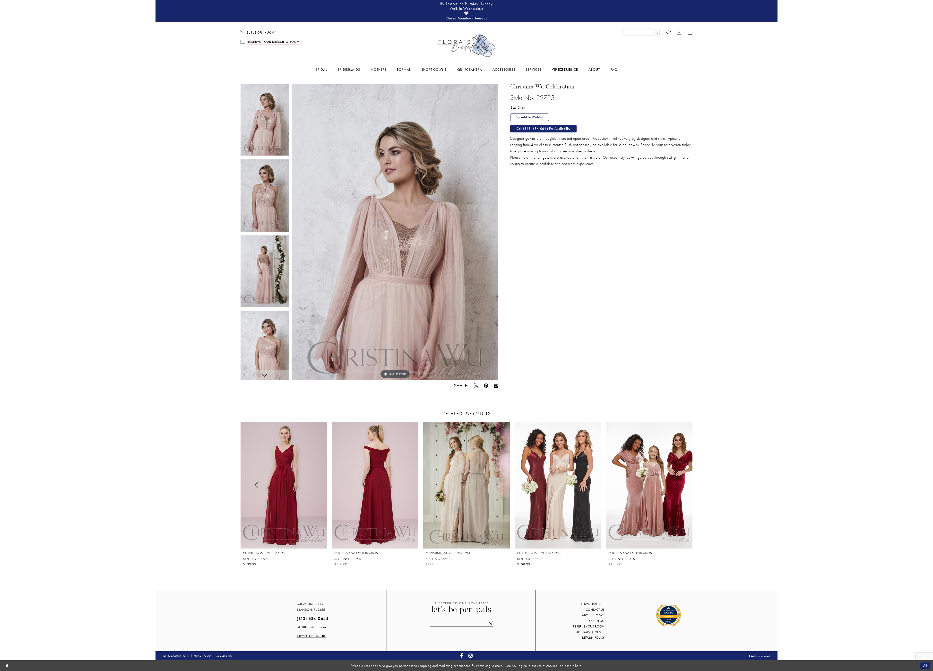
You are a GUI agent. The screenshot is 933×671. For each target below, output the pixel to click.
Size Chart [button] (518, 107)
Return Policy (593, 638)
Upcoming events (590, 632)
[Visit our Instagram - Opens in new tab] (470, 656)
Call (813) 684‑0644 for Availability (543, 128)
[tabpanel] (265, 121)
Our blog (597, 621)
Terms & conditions (176, 655)
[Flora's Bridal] (466, 45)
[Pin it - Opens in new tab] (486, 386)
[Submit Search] (656, 31)
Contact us (595, 610)
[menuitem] (259, 32)
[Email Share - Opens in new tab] (495, 385)
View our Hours (311, 636)
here (578, 665)
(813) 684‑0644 (312, 618)
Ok (925, 665)
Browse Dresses (592, 604)
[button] (679, 32)
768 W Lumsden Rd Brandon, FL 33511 (311, 607)
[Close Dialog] (7, 665)
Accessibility (224, 655)
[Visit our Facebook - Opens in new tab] (461, 656)
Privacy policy (202, 655)
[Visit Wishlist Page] (668, 32)
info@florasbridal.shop (312, 627)
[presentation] (284, 485)
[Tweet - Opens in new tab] (476, 385)
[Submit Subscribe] (490, 623)
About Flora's (593, 615)
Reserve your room (589, 626)
